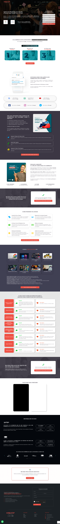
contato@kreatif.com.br (49, 517)
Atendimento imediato (8, 498)
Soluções (24, 515)
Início (24, 514)
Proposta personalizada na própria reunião (11, 500)
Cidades (35, 515)
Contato (24, 517)
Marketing (31, 473)
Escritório (47, 512)
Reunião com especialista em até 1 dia (10, 499)
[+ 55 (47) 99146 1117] (45, 514)
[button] (30, 46)
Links (35, 512)
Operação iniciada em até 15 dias (10, 501)
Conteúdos (35, 514)
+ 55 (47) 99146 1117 (49, 514)
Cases (24, 516)
